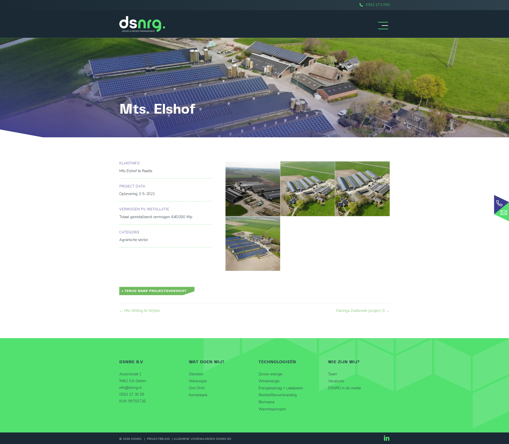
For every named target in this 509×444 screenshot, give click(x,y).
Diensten (196, 374)
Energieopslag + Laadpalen (280, 388)
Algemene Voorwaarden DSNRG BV (202, 439)
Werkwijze (198, 381)
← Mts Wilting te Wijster (139, 310)
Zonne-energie (270, 374)
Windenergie (269, 381)
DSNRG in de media (344, 388)
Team (332, 374)
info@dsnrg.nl (130, 387)
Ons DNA (197, 388)
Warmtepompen (272, 409)
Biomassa (266, 402)
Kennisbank (198, 395)
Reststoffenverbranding (277, 395)
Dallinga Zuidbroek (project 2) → (363, 310)
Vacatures (336, 381)
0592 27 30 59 (131, 394)
